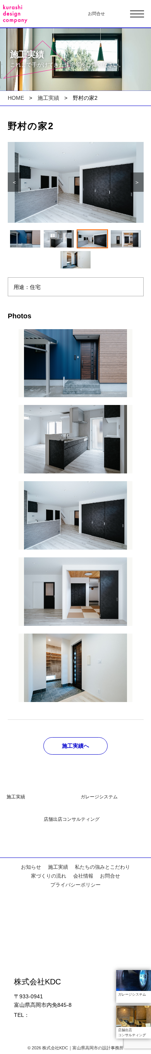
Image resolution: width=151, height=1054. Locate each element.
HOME (16, 98)
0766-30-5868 (46, 1015)
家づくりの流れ (48, 876)
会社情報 (83, 876)
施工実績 (48, 98)
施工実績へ (75, 746)
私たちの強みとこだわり (102, 867)
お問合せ (96, 13)
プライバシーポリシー (75, 885)
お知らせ (31, 867)
